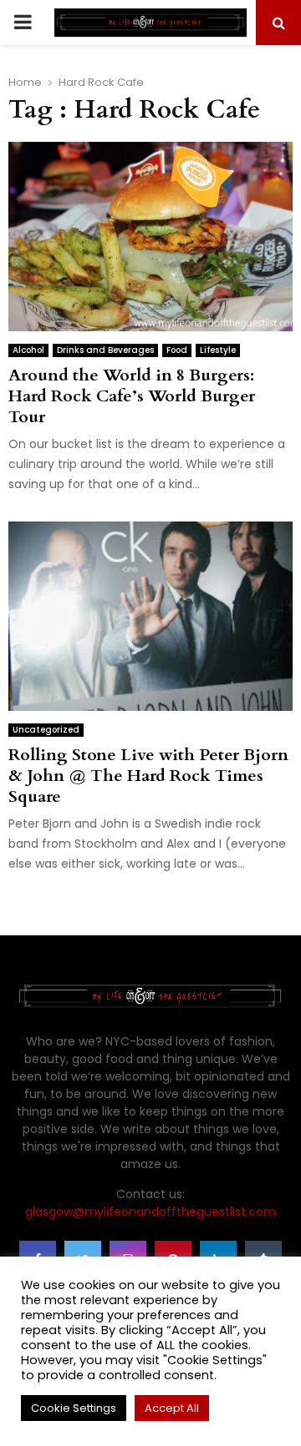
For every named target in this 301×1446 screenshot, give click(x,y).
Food (176, 350)
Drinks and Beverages (105, 350)
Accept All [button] (172, 1408)
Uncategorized (46, 729)
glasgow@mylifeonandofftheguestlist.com (150, 1211)
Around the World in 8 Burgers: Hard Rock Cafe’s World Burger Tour (131, 396)
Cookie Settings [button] (73, 1408)
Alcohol (28, 350)
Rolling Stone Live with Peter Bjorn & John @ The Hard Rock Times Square (148, 775)
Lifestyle (218, 350)
